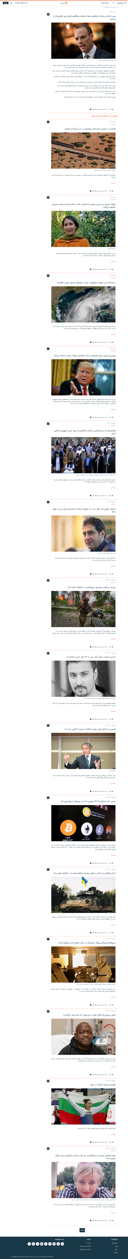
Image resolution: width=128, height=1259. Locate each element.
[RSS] (58, 1244)
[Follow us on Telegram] (50, 1244)
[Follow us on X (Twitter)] (45, 1244)
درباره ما (89, 1243)
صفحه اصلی (114, 1243)
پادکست (115, 1253)
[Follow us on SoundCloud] (37, 1244)
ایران (116, 1246)
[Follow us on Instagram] (33, 1244)
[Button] (111, 109)
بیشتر (82, 1230)
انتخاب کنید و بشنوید (85, 1246)
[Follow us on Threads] (29, 1244)
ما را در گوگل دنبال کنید (21, 3)
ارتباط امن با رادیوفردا (85, 1249)
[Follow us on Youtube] (41, 1244)
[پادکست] (11, 3)
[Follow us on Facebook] (54, 1244)
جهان (116, 1249)
